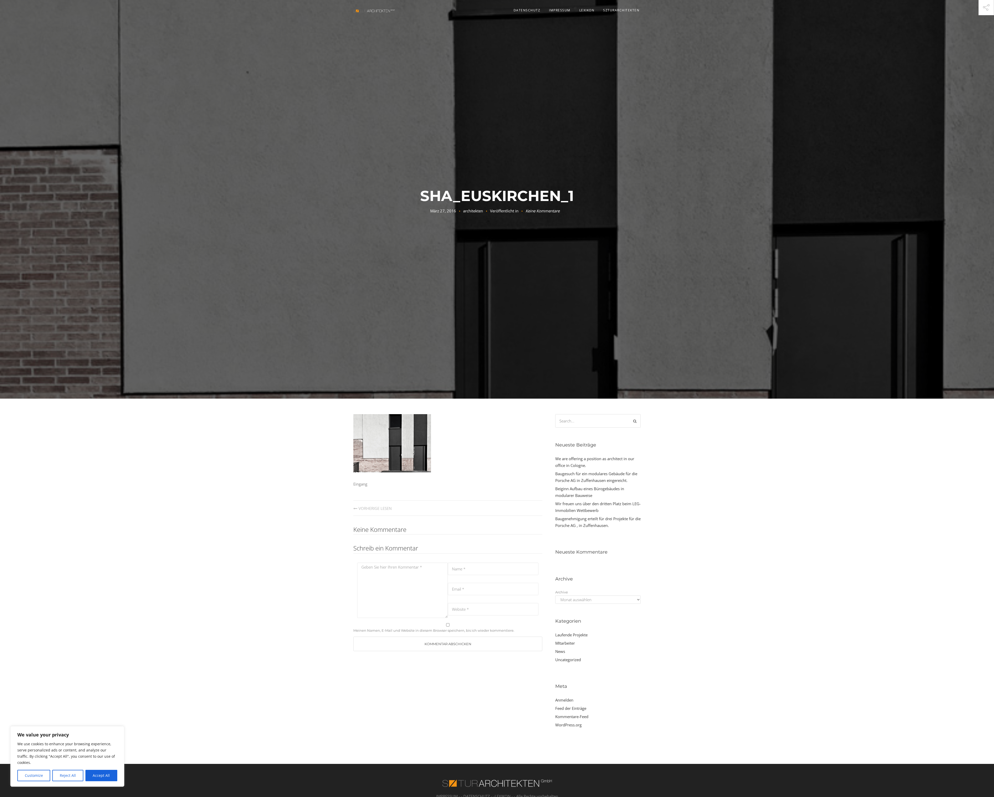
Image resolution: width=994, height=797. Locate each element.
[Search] (635, 421)
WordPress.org (568, 724)
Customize (34, 775)
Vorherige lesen (375, 508)
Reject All (68, 775)
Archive (561, 592)
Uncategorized (568, 659)
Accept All (101, 775)
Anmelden (564, 700)
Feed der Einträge (570, 708)
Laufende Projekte (571, 634)
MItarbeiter (565, 643)
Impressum (560, 10)
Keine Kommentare (542, 210)
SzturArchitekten (621, 10)
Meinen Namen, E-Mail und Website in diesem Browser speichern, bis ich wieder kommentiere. (433, 630)
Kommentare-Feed (571, 716)
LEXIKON (587, 10)
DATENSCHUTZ (527, 10)
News (560, 651)
